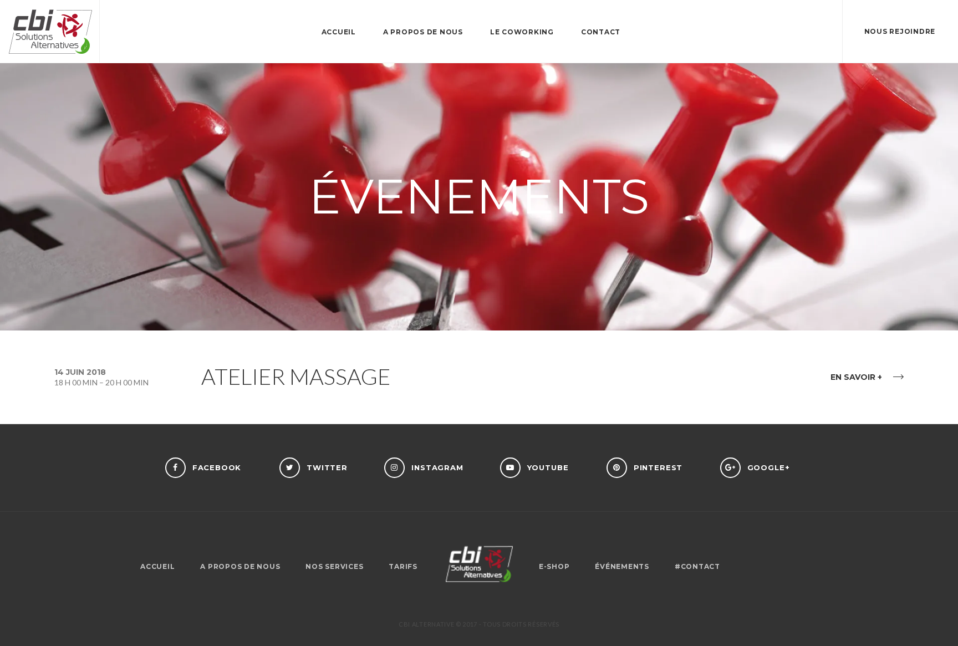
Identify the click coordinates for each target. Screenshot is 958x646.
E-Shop (554, 566)
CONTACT (600, 32)
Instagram (437, 467)
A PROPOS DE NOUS (423, 32)
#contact (697, 566)
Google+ (768, 467)
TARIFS (403, 566)
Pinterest (658, 467)
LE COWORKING (522, 32)
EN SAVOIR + (856, 377)
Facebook (217, 467)
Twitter (327, 467)
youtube (548, 467)
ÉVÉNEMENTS (622, 566)
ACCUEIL (339, 32)
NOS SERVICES (334, 566)
